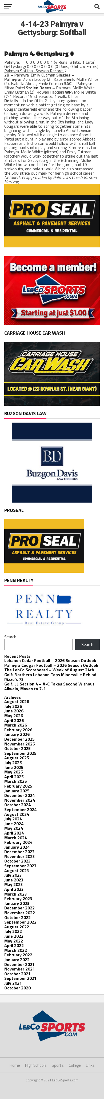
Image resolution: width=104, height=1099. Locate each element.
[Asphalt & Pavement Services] (52, 246)
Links (90, 1065)
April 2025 (14, 776)
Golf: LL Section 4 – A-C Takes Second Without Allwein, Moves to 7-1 (49, 686)
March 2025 (15, 781)
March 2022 (15, 950)
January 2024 (17, 847)
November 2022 (19, 912)
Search (10, 636)
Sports (58, 1065)
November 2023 (19, 856)
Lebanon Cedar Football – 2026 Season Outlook (50, 660)
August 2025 (16, 758)
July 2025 (13, 762)
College (75, 1065)
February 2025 (18, 786)
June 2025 (13, 767)
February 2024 (18, 842)
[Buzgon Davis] (52, 501)
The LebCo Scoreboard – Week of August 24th (49, 670)
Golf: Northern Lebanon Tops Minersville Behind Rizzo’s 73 (50, 677)
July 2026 (13, 706)
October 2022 (17, 917)
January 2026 (17, 734)
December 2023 (19, 851)
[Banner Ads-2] (52, 404)
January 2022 (17, 959)
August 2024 (16, 814)
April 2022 (14, 945)
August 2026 (16, 701)
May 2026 (13, 715)
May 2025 (13, 772)
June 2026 (13, 711)
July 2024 (13, 819)
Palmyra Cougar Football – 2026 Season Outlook (51, 665)
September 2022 (20, 922)
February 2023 (18, 898)
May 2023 (13, 884)
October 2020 (17, 988)
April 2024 (14, 833)
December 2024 (19, 795)
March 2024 (15, 838)
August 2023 (16, 870)
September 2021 (20, 978)
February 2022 (18, 955)
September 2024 (20, 809)
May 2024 (13, 828)
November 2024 (19, 800)
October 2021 (17, 973)
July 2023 (13, 875)
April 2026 (14, 720)
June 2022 (13, 936)
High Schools (36, 1065)
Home (15, 1065)
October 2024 (17, 804)
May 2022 (13, 941)
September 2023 (20, 866)
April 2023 (14, 889)
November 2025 (19, 744)
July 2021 (13, 983)
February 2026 (18, 730)
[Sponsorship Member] (52, 323)
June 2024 (13, 823)
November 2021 (19, 969)
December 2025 (19, 739)
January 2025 (17, 791)
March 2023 (15, 894)
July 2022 (13, 931)
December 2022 (19, 908)
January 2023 (17, 903)
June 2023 (13, 880)
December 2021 (19, 964)
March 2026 (15, 725)
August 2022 (16, 927)
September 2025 (20, 753)
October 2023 (17, 861)
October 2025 (17, 748)
